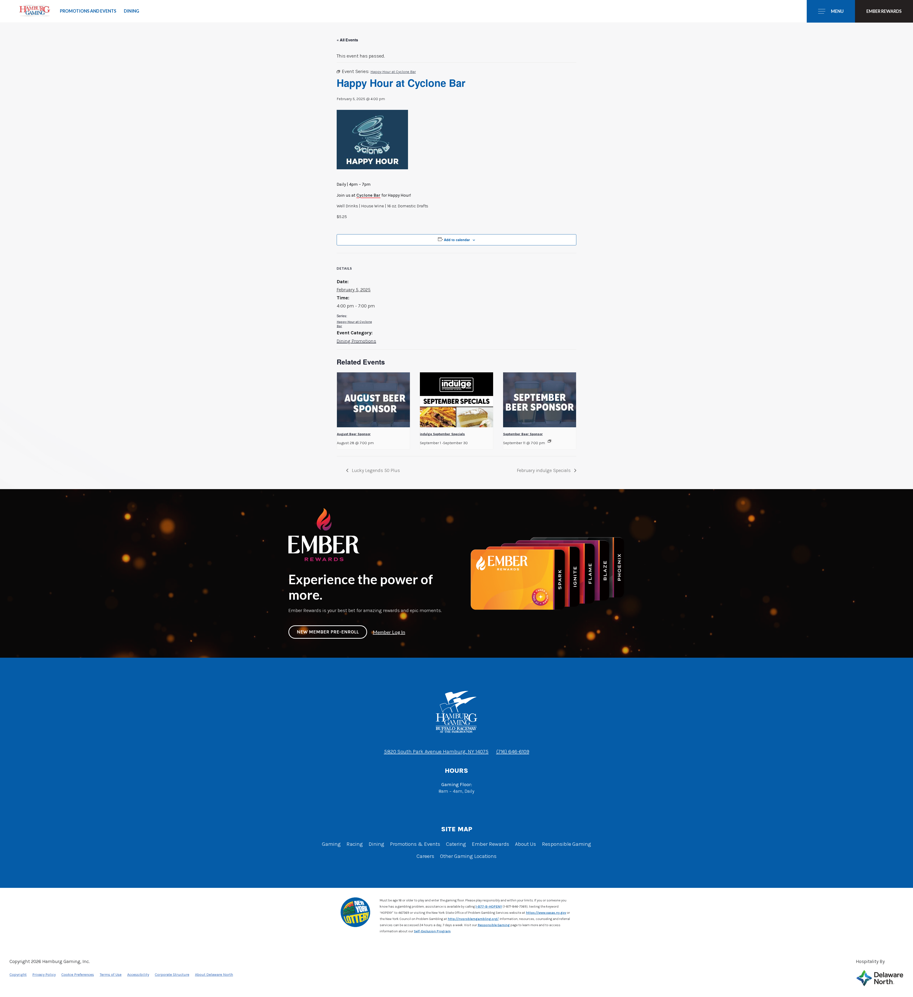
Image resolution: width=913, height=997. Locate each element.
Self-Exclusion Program (432, 931)
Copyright (18, 975)
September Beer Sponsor (523, 434)
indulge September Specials (442, 434)
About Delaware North (214, 975)
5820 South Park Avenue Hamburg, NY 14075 (436, 751)
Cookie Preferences (77, 975)
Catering (456, 844)
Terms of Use (110, 975)
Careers (425, 856)
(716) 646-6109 (512, 751)
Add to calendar (457, 239)
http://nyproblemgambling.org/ (473, 919)
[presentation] (373, 399)
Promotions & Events (415, 844)
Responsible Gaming (566, 844)
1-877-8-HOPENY (489, 907)
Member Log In (389, 632)
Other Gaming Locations (468, 856)
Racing (354, 844)
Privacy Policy (44, 975)
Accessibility (138, 975)
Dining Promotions (356, 341)
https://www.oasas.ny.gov (546, 913)
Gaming (331, 844)
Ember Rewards (490, 844)
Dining (131, 11)
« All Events (347, 40)
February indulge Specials (544, 470)
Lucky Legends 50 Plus (375, 470)
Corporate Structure (172, 975)
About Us (525, 844)
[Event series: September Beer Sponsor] (549, 441)
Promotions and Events (88, 11)
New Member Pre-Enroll (328, 632)
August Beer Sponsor (354, 434)
